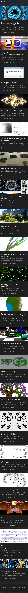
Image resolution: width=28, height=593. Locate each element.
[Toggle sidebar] (1, 1)
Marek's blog (7, 2)
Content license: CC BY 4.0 (18, 587)
